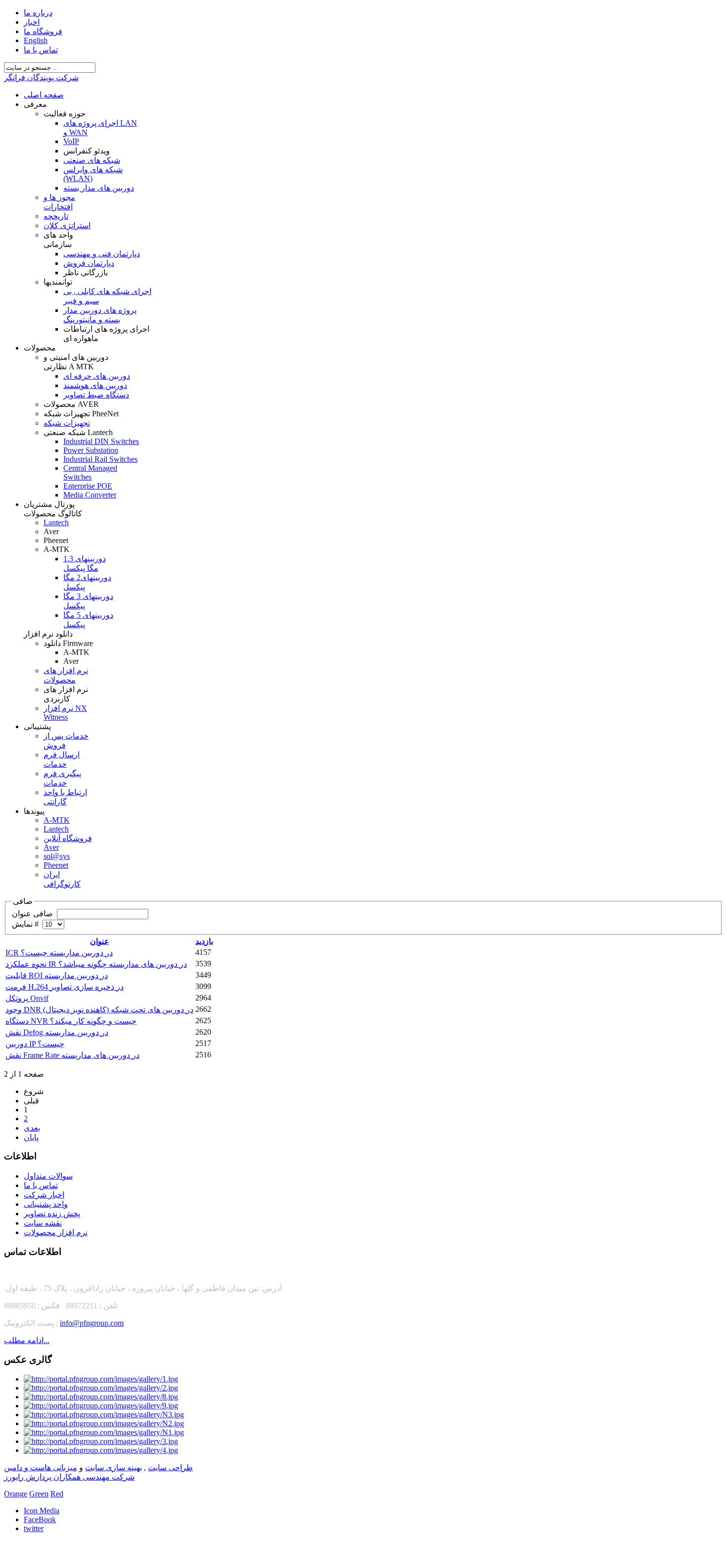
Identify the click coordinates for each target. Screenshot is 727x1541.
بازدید (204, 941)
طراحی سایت (170, 1467)
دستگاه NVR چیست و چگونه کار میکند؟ (70, 1021)
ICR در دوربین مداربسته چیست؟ (59, 952)
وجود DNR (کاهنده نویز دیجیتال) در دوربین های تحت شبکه (99, 1009)
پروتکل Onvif (26, 998)
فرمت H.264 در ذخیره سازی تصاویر (64, 987)
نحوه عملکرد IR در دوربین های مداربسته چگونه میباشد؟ (96, 964)
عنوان (99, 941)
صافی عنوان (33, 913)
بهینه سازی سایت (113, 1467)
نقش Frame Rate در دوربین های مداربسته (72, 1055)
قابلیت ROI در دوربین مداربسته (56, 975)
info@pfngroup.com (92, 1323)
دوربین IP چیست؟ (34, 1044)
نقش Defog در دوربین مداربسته (56, 1032)
